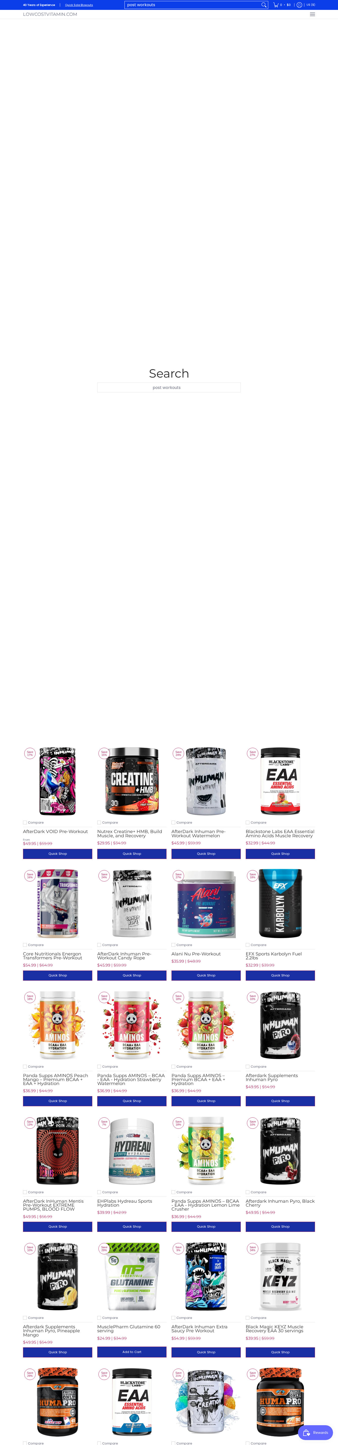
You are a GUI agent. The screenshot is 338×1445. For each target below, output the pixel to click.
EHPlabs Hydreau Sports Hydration (124, 1203)
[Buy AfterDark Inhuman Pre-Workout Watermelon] (206, 781)
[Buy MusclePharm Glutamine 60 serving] (132, 1276)
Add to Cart (131, 1352)
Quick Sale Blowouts (79, 5)
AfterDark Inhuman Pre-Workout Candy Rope (124, 956)
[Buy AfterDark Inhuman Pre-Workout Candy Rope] (132, 903)
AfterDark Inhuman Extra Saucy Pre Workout (199, 1328)
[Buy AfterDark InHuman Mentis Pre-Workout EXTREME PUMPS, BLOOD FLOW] (57, 1150)
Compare (36, 822)
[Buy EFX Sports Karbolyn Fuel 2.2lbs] (280, 903)
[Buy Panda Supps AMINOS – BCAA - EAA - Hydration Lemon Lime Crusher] (206, 1150)
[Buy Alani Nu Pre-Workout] (206, 903)
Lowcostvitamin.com (50, 14)
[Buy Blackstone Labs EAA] (132, 1402)
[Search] (264, 5)
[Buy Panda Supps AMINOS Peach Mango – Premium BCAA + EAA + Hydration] (57, 1025)
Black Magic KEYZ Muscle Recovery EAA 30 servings (274, 1328)
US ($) (311, 5)
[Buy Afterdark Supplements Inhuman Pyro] (280, 1025)
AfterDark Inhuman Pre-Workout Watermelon (198, 833)
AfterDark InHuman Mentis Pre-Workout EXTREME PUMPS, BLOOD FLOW (53, 1205)
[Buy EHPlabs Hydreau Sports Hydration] (132, 1150)
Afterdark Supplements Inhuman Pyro (272, 1077)
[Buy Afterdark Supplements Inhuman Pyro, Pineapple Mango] (57, 1276)
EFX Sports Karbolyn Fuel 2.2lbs (274, 956)
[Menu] (312, 14)
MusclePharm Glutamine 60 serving (128, 1328)
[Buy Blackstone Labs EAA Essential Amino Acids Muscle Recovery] (280, 781)
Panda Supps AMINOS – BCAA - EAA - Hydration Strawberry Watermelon (131, 1079)
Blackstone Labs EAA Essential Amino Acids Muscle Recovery (280, 833)
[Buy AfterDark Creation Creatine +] (206, 1402)
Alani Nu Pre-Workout (196, 954)
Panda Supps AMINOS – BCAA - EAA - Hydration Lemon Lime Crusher (205, 1205)
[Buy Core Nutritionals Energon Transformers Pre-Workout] (57, 903)
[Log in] (299, 5)
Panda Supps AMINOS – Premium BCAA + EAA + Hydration (198, 1079)
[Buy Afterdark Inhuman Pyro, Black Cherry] (280, 1150)
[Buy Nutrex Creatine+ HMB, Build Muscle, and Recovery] (132, 781)
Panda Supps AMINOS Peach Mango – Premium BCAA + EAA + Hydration (55, 1079)
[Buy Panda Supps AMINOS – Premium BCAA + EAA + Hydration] (206, 1025)
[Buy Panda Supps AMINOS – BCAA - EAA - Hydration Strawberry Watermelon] (132, 1025)
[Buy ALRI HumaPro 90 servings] (280, 1402)
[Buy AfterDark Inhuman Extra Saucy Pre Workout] (206, 1276)
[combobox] (192, 5)
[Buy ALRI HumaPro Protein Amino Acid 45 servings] (57, 1402)
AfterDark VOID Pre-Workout (55, 831)
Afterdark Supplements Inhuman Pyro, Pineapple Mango (51, 1330)
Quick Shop (57, 853)
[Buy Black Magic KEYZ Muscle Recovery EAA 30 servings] (280, 1276)
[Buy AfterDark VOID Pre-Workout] (57, 781)
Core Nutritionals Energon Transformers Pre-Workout (52, 956)
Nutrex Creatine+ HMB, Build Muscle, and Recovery (129, 833)
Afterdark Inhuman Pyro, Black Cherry (280, 1203)
